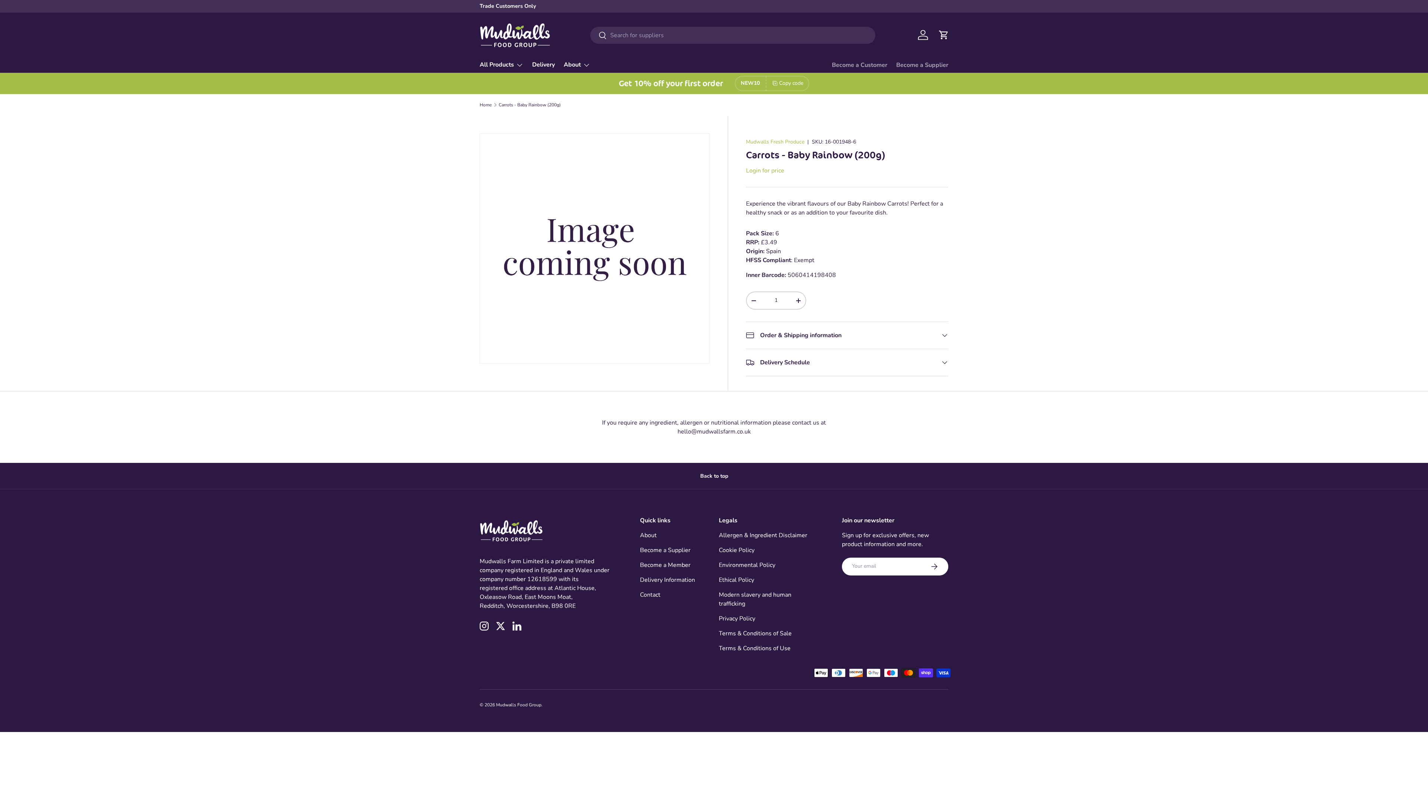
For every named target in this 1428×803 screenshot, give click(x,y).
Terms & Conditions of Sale (755, 633)
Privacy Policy (737, 619)
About (572, 65)
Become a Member (665, 565)
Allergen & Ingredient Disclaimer (763, 535)
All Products (497, 65)
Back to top (714, 476)
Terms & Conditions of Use (755, 648)
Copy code (791, 83)
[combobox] (732, 35)
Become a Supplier (922, 65)
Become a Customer (859, 65)
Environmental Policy (747, 565)
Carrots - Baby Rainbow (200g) (530, 105)
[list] (595, 248)
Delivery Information (667, 580)
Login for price (765, 171)
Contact (650, 595)
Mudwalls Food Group (518, 705)
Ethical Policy (736, 580)
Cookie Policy (737, 550)
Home (486, 105)
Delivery (543, 65)
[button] (944, 35)
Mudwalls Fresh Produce (775, 141)
